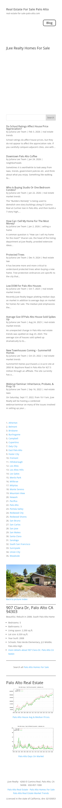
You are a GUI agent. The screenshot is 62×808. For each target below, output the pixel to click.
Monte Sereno (17, 489)
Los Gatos (14, 473)
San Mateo (15, 532)
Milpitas (14, 485)
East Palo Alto (15, 450)
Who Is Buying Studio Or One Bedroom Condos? (28, 189)
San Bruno (15, 520)
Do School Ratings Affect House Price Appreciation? (27, 127)
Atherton (13, 422)
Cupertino (14, 442)
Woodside (15, 555)
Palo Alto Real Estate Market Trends (31, 793)
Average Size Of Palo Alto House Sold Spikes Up (31, 318)
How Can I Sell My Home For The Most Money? (27, 222)
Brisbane (13, 430)
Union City (15, 552)
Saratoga (14, 540)
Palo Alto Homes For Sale (36, 667)
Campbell (13, 438)
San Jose (14, 528)
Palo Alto (14, 505)
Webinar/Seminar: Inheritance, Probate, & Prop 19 (30, 385)
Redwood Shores (18, 516)
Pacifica (13, 501)
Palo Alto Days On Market (31, 756)
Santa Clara (15, 536)
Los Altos (14, 465)
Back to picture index (16, 599)
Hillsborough (16, 461)
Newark (13, 497)
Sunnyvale (15, 548)
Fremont (14, 458)
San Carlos (15, 524)
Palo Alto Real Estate (24, 682)
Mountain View (17, 493)
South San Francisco (20, 544)
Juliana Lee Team (17, 131)
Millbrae (14, 481)
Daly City (13, 446)
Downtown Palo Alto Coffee (21, 156)
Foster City (14, 454)
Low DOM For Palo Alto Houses (23, 285)
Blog (49, 23)
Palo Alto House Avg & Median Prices (31, 717)
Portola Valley (16, 508)
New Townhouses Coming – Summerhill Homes (28, 351)
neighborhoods (14, 162)
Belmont (13, 426)
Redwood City (16, 512)
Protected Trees (15, 254)
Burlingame (14, 434)
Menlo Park (15, 477)
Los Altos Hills (17, 469)
